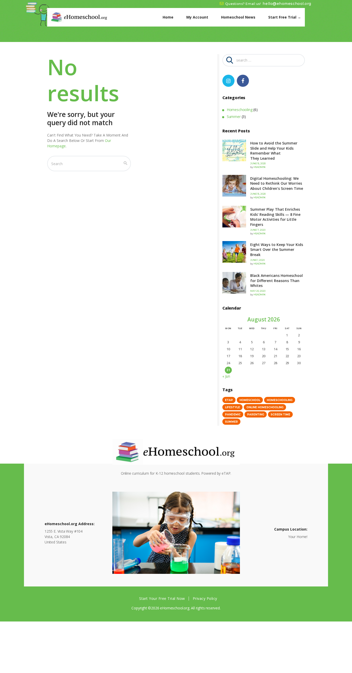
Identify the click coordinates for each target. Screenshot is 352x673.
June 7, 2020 (257, 229)
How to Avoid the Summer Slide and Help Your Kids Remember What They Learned (273, 151)
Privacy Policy (205, 598)
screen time (280, 414)
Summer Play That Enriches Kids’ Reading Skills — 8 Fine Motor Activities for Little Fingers (275, 217)
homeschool (249, 400)
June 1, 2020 (257, 260)
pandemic (233, 414)
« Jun (226, 376)
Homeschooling (240, 109)
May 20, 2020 (257, 290)
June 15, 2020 (258, 163)
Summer (234, 116)
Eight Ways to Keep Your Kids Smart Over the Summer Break (276, 249)
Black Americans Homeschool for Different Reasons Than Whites (276, 280)
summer (231, 421)
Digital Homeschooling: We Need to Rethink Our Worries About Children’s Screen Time (276, 183)
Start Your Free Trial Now (162, 598)
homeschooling (279, 400)
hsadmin (259, 167)
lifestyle (232, 407)
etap (229, 400)
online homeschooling (264, 407)
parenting (255, 414)
